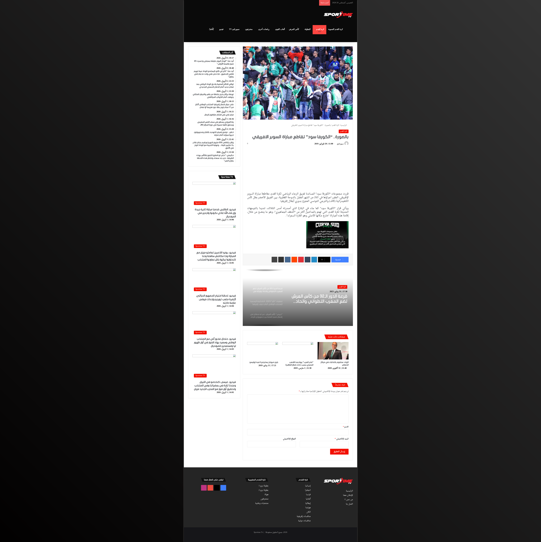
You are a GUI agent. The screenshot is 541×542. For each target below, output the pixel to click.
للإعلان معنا (348, 495)
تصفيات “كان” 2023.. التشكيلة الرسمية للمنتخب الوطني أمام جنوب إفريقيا (319, 299)
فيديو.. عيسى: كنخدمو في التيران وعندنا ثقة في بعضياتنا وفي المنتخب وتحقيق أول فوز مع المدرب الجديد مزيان (215, 385)
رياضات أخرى (264, 29)
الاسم (346, 427)
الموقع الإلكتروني (289, 439)
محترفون (249, 29)
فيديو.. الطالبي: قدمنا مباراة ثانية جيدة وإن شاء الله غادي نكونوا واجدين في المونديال (215, 213)
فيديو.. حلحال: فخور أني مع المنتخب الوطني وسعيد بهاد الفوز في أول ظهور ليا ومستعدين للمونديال (215, 342)
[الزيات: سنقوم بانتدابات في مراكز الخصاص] (333, 350)
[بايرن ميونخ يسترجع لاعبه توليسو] (262, 350)
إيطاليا (308, 503)
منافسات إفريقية (304, 516)
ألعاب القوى (280, 29)
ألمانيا (308, 499)
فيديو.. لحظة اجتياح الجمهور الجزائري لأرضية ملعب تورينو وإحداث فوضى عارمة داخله (216, 299)
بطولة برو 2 (263, 490)
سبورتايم (340, 144)
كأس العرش (294, 29)
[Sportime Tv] (338, 14)
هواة (266, 495)
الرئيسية (343, 125)
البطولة (308, 29)
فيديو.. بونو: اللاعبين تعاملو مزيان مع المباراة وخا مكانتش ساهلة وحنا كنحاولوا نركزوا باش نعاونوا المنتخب (216, 256)
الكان (308, 512)
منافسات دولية (304, 521)
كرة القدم (320, 29)
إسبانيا (308, 486)
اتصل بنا (349, 504)
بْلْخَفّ (211, 29)
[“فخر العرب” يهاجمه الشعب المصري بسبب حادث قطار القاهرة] (297, 350)
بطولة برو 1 (263, 486)
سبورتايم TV (234, 29)
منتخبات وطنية (261, 503)
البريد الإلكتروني (342, 439)
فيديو (221, 29)
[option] (298, 298)
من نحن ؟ (349, 500)
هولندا (308, 508)
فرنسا (308, 495)
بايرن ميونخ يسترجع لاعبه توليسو (264, 362)
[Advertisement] (242, 15)
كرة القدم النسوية (335, 29)
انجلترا (308, 490)
